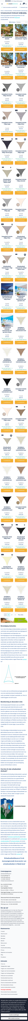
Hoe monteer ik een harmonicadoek (9, 994)
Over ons (3, 964)
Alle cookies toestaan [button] (14, 1018)
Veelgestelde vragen (5, 966)
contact (25, 659)
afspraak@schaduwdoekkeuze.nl (13, 902)
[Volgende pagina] (15, 614)
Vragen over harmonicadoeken (8, 971)
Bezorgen (3, 938)
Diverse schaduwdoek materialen (8, 982)
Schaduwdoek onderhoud (7, 980)
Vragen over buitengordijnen (7, 973)
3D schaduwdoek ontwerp (7, 985)
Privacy (2, 950)
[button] (2, 4)
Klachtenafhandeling (6, 947)
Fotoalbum (3, 957)
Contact (3, 931)
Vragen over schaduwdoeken (7, 968)
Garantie (3, 945)
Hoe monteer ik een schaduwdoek (9, 992)
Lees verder (17, 925)
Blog (2, 954)
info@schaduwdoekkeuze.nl (7, 880)
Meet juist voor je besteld (7, 975)
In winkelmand (7, 49)
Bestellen (3, 936)
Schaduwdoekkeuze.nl (6, 873)
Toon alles (20, 614)
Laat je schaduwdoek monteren (8, 987)
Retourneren (4, 943)
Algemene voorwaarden (6, 952)
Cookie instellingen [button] (14, 1015)
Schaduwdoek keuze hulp (7, 978)
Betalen (2, 940)
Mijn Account (4, 933)
